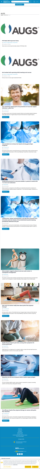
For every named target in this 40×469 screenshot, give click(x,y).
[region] (20, 464)
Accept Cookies (28, 466)
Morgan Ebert (5, 184)
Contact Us (20, 430)
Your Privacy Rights (20, 436)
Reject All (35, 466)
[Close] (38, 461)
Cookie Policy (15, 464)
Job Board (20, 431)
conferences (6, 15)
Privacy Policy (20, 433)
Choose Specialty (19, 4)
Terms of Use (20, 432)
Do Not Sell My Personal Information (20, 435)
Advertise (20, 428)
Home (2, 15)
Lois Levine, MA (6, 109)
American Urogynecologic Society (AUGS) (10, 42)
